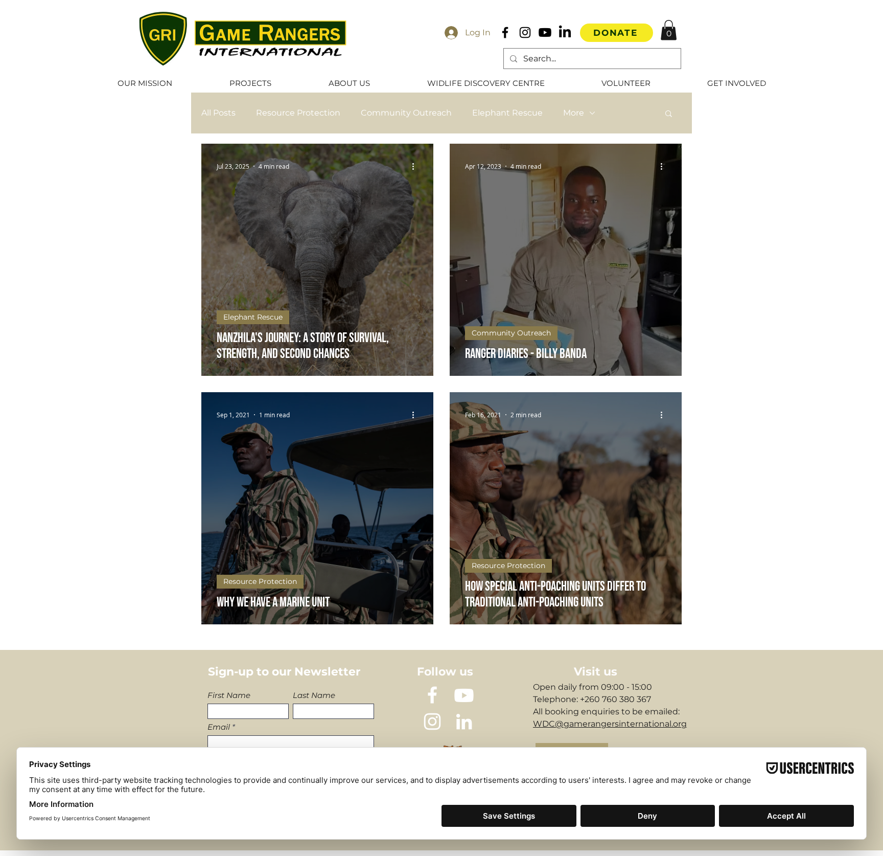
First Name (228, 695)
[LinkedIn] (564, 32)
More (573, 113)
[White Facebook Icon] (432, 695)
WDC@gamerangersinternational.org (610, 724)
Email (218, 727)
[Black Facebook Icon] (505, 32)
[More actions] (416, 166)
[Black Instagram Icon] (525, 32)
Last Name (314, 695)
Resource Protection (298, 113)
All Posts (218, 113)
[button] (668, 30)
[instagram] (432, 721)
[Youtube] (545, 32)
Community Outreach (406, 113)
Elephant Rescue (507, 113)
